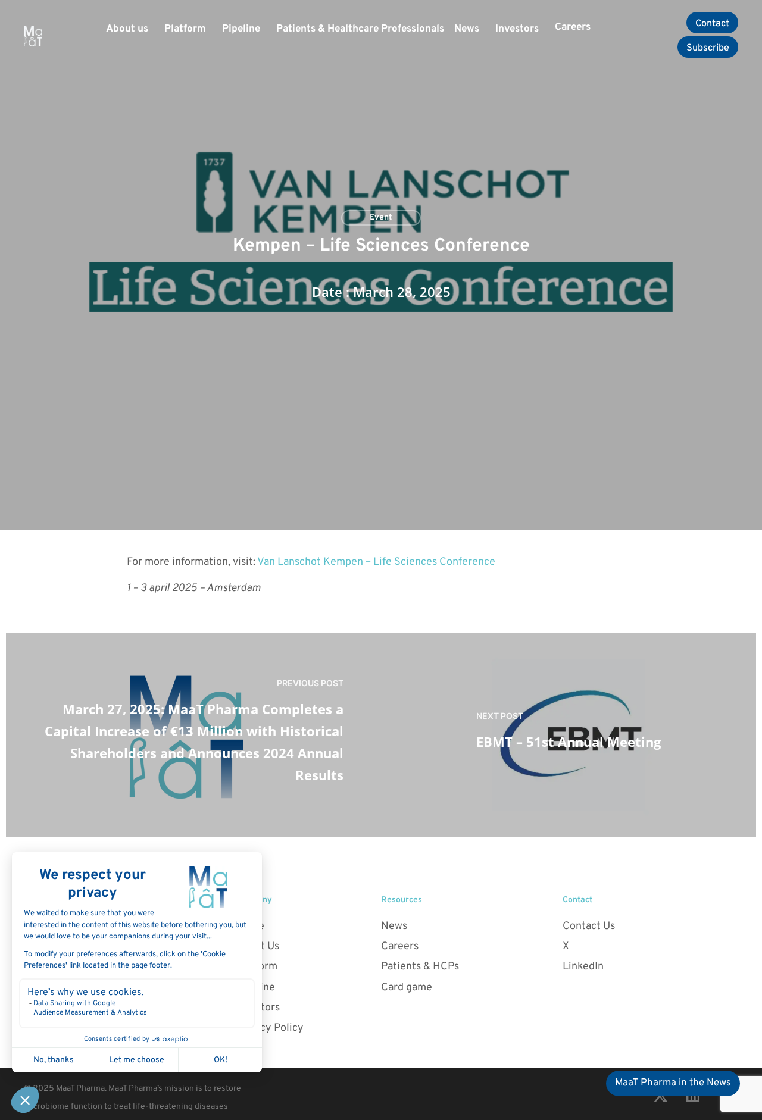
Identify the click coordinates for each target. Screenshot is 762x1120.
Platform (185, 29)
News (466, 29)
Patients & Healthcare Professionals (360, 29)
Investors (517, 29)
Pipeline (241, 29)
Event (381, 217)
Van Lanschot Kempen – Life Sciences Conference (376, 562)
